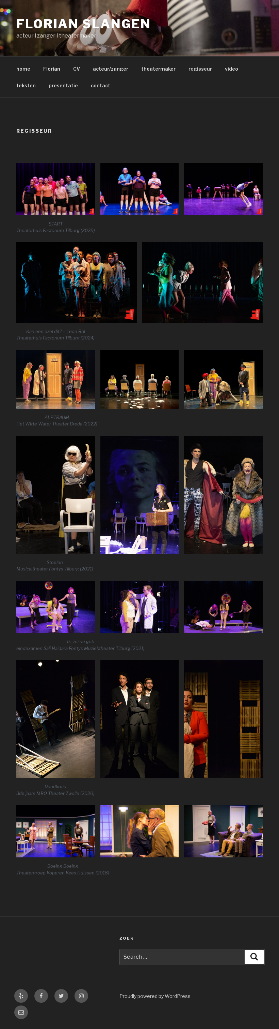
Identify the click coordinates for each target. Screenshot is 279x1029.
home (23, 69)
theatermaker (158, 69)
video (231, 69)
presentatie (63, 85)
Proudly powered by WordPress (155, 996)
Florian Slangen (83, 23)
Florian (51, 69)
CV (76, 69)
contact (100, 85)
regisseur (200, 69)
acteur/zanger (110, 69)
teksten (26, 85)
